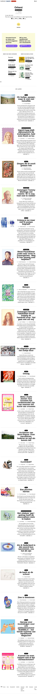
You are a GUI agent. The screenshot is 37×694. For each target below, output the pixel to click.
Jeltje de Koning (31, 138)
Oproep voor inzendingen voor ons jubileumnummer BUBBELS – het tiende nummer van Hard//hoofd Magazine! (26, 629)
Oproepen (31, 686)
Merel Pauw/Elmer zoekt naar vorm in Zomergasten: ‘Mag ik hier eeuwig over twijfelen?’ (26, 255)
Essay (26, 95)
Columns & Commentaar (26, 511)
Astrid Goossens (22, 261)
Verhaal (26, 161)
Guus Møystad (32, 494)
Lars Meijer (22, 521)
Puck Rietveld (32, 376)
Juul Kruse (22, 138)
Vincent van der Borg (27, 198)
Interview (26, 346)
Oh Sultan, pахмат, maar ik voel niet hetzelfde (26, 99)
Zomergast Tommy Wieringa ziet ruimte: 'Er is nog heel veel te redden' (26, 193)
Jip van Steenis (27, 103)
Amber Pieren (31, 408)
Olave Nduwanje (23, 599)
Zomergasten (26, 187)
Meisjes (26, 287)
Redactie (19, 11)
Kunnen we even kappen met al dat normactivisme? (26, 658)
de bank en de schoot (26, 573)
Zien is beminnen (26, 597)
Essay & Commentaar (26, 128)
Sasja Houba (31, 464)
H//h (1, 686)
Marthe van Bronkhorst (27, 553)
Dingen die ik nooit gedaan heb (26, 164)
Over (8, 686)
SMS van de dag (18, 10)
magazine (8, 1)
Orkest (19, 7)
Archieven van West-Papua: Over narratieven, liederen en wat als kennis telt (26, 436)
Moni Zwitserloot (23, 376)
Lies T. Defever (22, 321)
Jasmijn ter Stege (27, 554)
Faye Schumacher (27, 168)
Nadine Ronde (23, 226)
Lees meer (30, 120)
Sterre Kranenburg (27, 169)
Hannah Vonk (33, 289)
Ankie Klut (23, 464)
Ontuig (26, 373)
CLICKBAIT (26, 462)
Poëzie (26, 570)
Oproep (26, 619)
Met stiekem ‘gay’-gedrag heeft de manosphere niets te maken (26, 516)
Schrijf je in (24, 46)
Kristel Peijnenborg (31, 521)
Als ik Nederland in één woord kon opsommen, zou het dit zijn (26, 548)
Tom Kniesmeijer (22, 494)
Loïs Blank (23, 408)
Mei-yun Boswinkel (23, 289)
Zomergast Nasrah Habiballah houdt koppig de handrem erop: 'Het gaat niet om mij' (26, 316)
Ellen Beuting (32, 226)
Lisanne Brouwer (27, 353)
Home (4, 686)
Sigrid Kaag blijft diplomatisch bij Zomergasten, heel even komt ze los (26, 133)
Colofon (17, 686)
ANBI (27, 686)
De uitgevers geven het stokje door (26, 349)
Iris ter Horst (32, 599)
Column (26, 394)
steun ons (14, 1)
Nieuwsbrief (12, 686)
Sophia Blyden (27, 576)
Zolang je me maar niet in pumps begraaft (26, 222)
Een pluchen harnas (26, 490)
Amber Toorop (31, 442)
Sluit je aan (10, 46)
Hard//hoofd (2, 1)
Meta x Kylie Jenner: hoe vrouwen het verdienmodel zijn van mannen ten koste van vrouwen (26, 402)
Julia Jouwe (23, 442)
